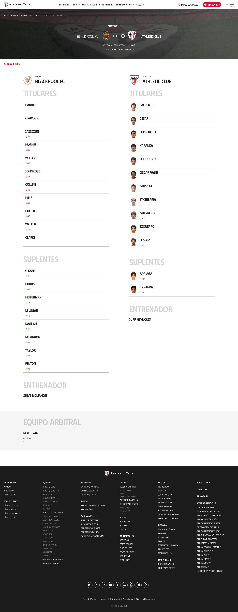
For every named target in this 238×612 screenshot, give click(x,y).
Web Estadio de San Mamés (209, 515)
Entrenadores (165, 553)
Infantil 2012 (48, 534)
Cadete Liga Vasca (50, 523)
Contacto (202, 489)
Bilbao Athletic (49, 498)
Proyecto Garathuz (129, 500)
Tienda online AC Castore (93, 505)
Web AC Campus (204, 551)
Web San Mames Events (208, 531)
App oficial (202, 496)
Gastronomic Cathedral (92, 536)
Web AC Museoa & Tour (208, 519)
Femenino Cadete (49, 530)
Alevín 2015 (47, 555)
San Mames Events (90, 532)
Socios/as (124, 540)
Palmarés (162, 533)
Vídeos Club (9, 517)
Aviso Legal (128, 599)
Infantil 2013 (48, 541)
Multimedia (9, 490)
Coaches (123, 513)
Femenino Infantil (50, 545)
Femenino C (47, 505)
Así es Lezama (125, 490)
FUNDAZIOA (202, 482)
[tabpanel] (119, 261)
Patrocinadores (165, 502)
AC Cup (123, 517)
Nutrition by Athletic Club (209, 571)
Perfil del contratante (168, 518)
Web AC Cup (202, 555)
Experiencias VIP (88, 490)
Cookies (103, 599)
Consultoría (125, 511)
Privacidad (115, 599)
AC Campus (125, 521)
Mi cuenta (213, 4)
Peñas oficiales (127, 552)
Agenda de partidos (52, 563)
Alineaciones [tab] (12, 64)
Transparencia (165, 506)
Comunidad (125, 560)
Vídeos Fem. (9, 509)
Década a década (166, 529)
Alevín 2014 (47, 552)
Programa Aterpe (166, 568)
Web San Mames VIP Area (208, 523)
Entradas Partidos (90, 486)
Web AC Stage (203, 559)
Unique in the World (206, 507)
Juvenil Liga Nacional (51, 520)
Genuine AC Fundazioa (53, 559)
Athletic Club (26, 15)
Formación (124, 508)
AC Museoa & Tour (89, 524)
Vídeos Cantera (11, 513)
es (225, 4)
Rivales (161, 541)
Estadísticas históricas (168, 545)
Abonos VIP (125, 556)
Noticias (7, 486)
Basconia (46, 509)
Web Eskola (202, 567)
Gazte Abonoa (126, 544)
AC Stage (124, 525)
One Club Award (166, 564)
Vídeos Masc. (10, 505)
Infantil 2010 (48, 538)
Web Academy (203, 563)
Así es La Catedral (89, 520)
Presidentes (163, 549)
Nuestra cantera (128, 486)
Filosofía (162, 490)
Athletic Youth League (53, 512)
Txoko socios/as (189, 4)
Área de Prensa (165, 510)
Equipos (14, 15)
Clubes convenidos (127, 496)
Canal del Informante (168, 514)
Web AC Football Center (208, 547)
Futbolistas (163, 537)
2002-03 (37, 15)
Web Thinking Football (207, 539)
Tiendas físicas (88, 509)
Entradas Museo (89, 494)
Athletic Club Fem (51, 490)
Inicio (6, 15)
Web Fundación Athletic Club (210, 535)
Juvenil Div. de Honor (51, 516)
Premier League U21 (50, 501)
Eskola (123, 529)
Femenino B (47, 494)
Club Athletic (126, 548)
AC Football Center (129, 504)
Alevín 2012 (47, 548)
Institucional (164, 486)
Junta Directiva (165, 494)
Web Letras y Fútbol (206, 543)
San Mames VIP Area (90, 528)
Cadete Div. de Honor (51, 527)
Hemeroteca (9, 494)
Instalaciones (164, 498)
